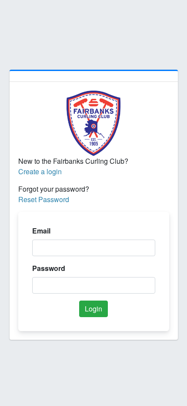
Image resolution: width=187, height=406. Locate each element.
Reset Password (43, 199)
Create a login (40, 171)
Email (41, 231)
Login (93, 309)
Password (48, 268)
